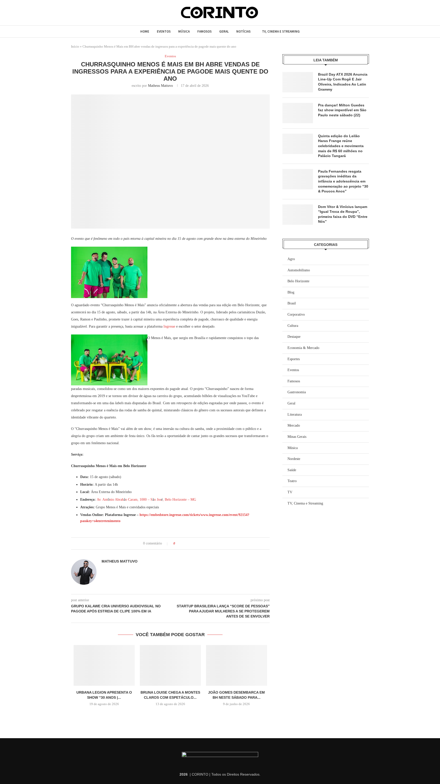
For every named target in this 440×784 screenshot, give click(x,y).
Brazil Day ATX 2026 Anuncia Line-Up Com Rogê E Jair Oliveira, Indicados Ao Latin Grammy (342, 81)
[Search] (83, 13)
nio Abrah (116, 499)
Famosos (204, 31)
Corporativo (296, 314)
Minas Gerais (296, 437)
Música (184, 31)
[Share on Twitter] (188, 543)
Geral (224, 31)
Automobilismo (298, 270)
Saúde (291, 470)
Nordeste (293, 459)
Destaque (293, 337)
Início (75, 46)
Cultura (292, 326)
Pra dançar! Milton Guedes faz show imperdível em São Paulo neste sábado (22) (342, 110)
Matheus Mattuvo (160, 86)
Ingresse (169, 326)
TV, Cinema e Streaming (281, 31)
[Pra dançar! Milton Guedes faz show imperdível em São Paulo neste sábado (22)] (297, 113)
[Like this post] (177, 543)
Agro (291, 259)
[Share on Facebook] (183, 543)
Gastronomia (296, 392)
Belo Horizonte (298, 281)
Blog (290, 292)
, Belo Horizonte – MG (179, 499)
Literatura (294, 414)
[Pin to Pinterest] (193, 543)
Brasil (291, 303)
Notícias (243, 31)
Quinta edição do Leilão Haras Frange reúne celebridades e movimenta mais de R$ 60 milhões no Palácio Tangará (341, 146)
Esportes (293, 359)
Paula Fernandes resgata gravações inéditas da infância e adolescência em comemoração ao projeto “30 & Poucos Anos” (343, 181)
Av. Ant (102, 499)
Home (144, 31)
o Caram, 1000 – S (139, 499)
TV (289, 492)
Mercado (293, 425)
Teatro (292, 481)
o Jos (157, 499)
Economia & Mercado (303, 348)
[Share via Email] (198, 543)
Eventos (164, 31)
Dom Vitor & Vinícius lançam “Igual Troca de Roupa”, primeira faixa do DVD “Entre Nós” (342, 214)
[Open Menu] (73, 12)
